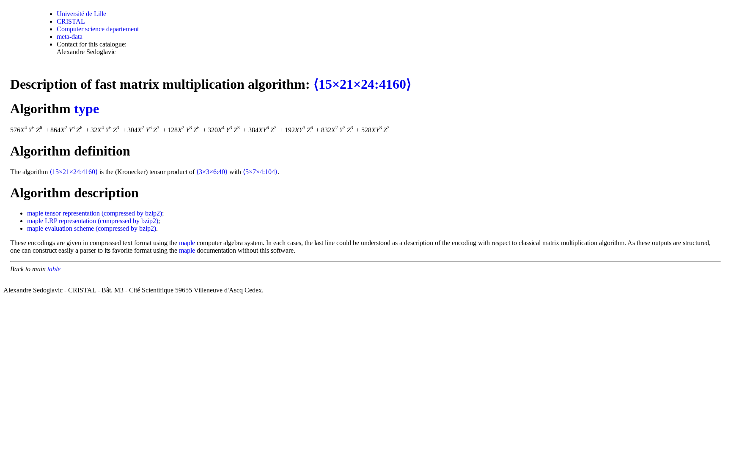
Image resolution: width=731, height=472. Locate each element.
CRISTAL (71, 21)
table (53, 269)
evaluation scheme (69, 228)
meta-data (69, 36)
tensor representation (72, 213)
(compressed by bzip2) (132, 213)
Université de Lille (81, 13)
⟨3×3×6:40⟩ (212, 171)
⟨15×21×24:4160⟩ (362, 84)
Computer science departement (98, 29)
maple (35, 213)
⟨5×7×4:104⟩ (260, 171)
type (86, 108)
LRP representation (70, 220)
